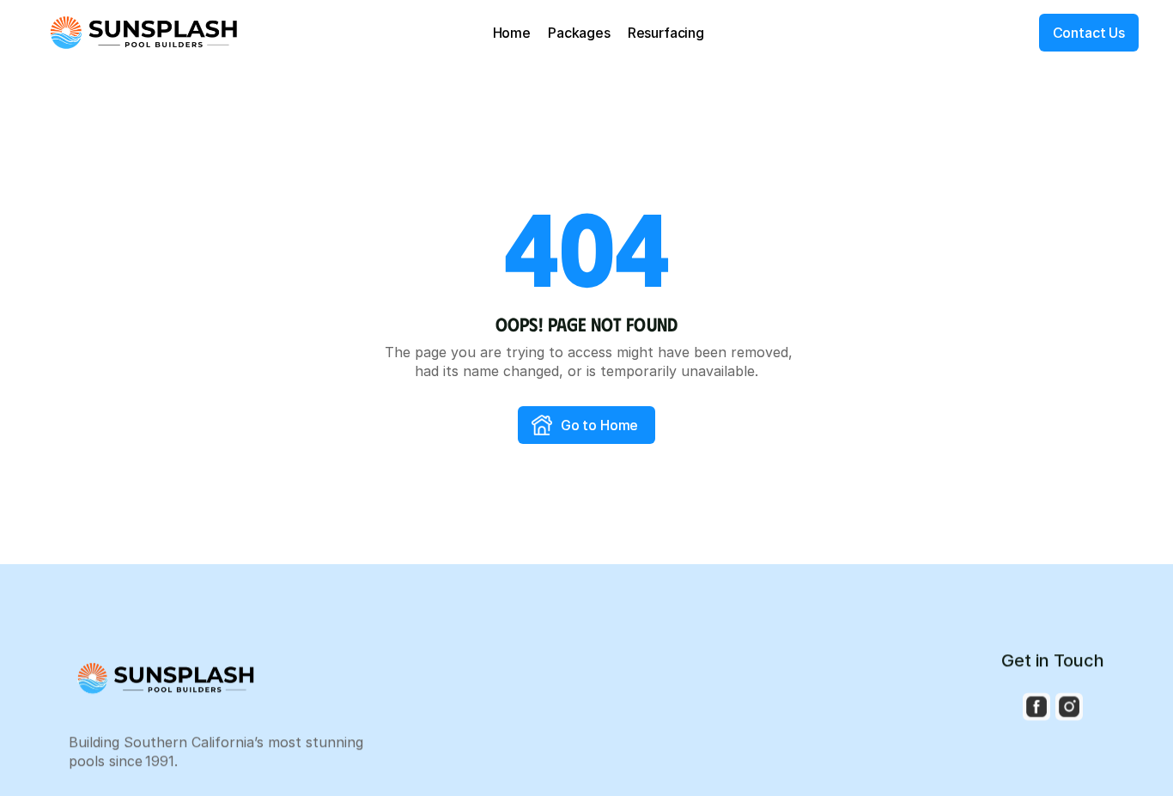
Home (512, 32)
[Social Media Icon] (1036, 706)
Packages (579, 32)
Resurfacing (666, 32)
